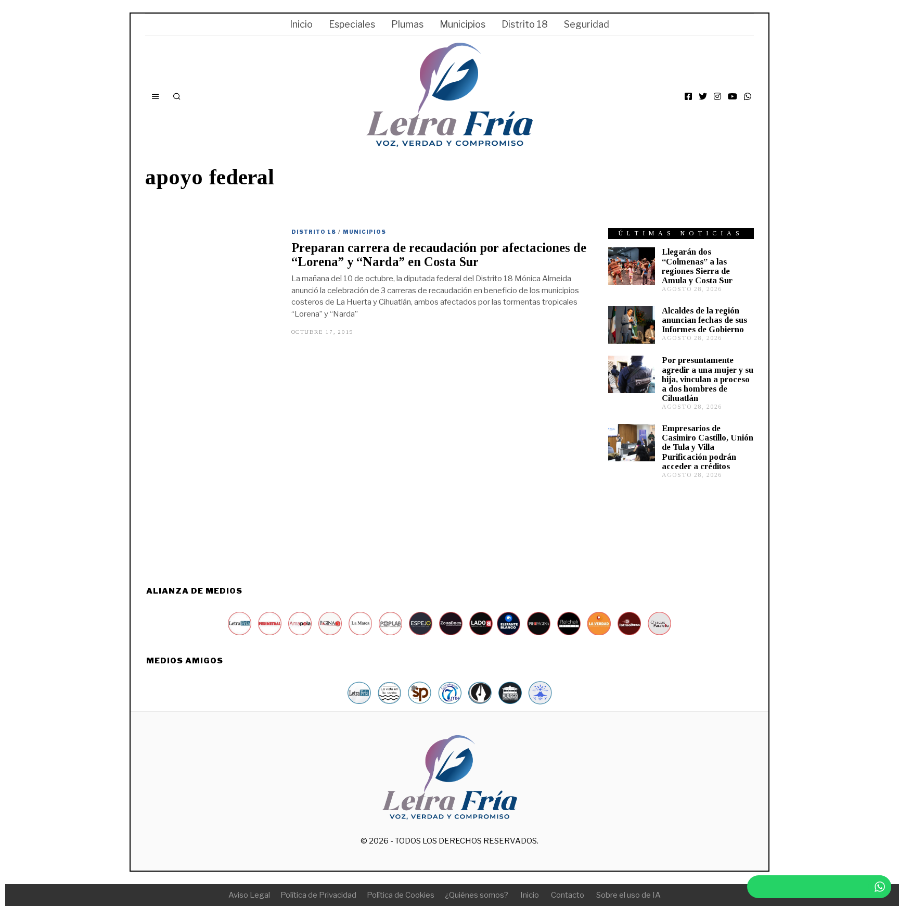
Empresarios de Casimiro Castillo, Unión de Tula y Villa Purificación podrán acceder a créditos (707, 447)
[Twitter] (703, 96)
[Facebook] (688, 96)
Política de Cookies (400, 895)
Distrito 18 (525, 24)
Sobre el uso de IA (628, 895)
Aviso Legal (249, 895)
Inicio (301, 24)
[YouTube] (732, 96)
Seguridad (586, 24)
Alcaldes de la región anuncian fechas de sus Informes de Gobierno (704, 320)
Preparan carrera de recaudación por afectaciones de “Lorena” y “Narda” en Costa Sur (438, 255)
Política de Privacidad (318, 895)
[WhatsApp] (747, 96)
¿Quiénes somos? (476, 895)
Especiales (352, 24)
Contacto (567, 895)
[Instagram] (717, 96)
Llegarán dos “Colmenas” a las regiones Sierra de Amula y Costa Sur (697, 266)
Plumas (407, 24)
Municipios (462, 24)
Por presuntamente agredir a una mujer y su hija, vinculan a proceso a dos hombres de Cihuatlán (707, 379)
